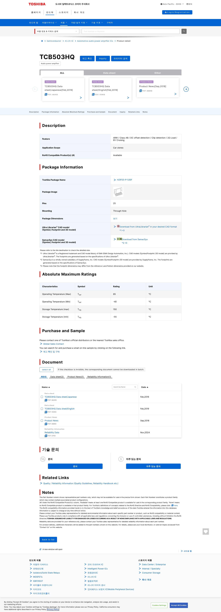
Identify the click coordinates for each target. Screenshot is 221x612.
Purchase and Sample (96, 112)
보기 (115, 218)
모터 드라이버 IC (95, 564)
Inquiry (122, 112)
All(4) (44, 376)
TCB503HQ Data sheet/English (59, 408)
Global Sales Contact (53, 344)
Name (45, 387)
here (176, 505)
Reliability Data (52, 432)
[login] (206, 531)
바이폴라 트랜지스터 (42, 585)
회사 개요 (146, 579)
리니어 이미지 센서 (96, 585)
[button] (172, 4)
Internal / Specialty (151, 568)
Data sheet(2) (57, 376)
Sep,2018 (144, 420)
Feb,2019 (144, 397)
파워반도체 (38, 568)
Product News (51, 420)
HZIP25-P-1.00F (124, 179)
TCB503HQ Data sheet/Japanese (61, 397)
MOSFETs (37, 576)
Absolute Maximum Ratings (73, 112)
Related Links (134, 112)
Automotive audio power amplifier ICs (95, 41)
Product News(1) (76, 376)
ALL (62, 73)
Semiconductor (54, 41)
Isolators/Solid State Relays (46, 572)
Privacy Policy (53, 609)
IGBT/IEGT (38, 581)
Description (34, 112)
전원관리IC (93, 572)
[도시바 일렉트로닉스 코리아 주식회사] (73, 4)
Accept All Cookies (178, 605)
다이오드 (37, 589)
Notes (145, 112)
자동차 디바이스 (40, 564)
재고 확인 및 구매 (51, 351)
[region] (110, 605)
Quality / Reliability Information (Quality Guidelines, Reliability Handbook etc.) (80, 483)
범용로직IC (93, 581)
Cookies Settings (159, 605)
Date (143, 387)
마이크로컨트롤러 (41, 593)
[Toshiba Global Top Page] (42, 4)
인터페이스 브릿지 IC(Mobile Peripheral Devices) (111, 589)
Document (112, 112)
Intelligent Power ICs (98, 568)
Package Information (50, 112)
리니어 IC (69, 41)
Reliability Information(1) (99, 376)
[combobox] (131, 31)
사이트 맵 (188, 551)
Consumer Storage (151, 572)
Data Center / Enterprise (154, 564)
